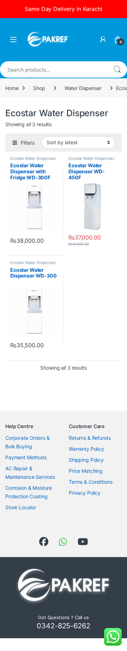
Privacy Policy (85, 493)
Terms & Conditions (90, 482)
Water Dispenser (83, 88)
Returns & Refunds (90, 438)
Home (11, 88)
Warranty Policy (86, 449)
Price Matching (86, 471)
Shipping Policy (86, 460)
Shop (39, 88)
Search (117, 69)
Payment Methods (26, 457)
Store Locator (20, 507)
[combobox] (53, 69)
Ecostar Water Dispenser (32, 158)
